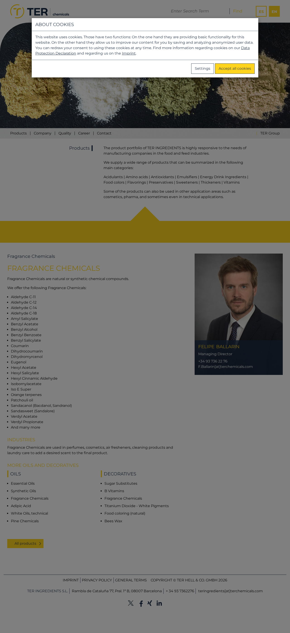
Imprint (129, 53)
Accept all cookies (235, 68)
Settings (202, 68)
